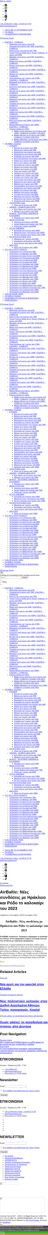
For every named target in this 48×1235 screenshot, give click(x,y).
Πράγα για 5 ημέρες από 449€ (25, 161)
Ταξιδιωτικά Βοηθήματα (14, 1158)
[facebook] (6, 6)
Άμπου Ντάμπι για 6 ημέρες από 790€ (28, 224)
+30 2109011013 (11, 1069)
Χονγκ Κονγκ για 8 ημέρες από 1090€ (28, 243)
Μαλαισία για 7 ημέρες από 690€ (26, 239)
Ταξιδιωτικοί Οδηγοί (12, 1173)
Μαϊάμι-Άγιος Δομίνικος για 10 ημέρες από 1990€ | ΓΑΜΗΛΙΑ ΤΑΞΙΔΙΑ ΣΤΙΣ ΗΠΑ (30, 132)
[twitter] (6, 14)
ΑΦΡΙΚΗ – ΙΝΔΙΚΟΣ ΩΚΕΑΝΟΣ (22, 207)
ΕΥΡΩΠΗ (13, 146)
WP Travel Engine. (33, 1220)
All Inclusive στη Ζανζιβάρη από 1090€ (24, 264)
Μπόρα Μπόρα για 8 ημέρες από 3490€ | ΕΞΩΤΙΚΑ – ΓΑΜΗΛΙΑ (24, 126)
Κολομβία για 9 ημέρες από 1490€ (27, 230)
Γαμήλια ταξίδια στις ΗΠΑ (19, 129)
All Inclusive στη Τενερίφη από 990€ (23, 262)
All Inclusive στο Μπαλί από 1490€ (22, 283)
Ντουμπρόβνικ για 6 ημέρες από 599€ (28, 186)
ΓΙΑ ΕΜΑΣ (9, 32)
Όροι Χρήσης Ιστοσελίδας (14, 1177)
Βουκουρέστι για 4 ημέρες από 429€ (27, 154)
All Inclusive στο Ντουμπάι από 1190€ (23, 273)
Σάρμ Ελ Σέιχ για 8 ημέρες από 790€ (23, 51)
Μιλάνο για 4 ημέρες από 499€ (25, 167)
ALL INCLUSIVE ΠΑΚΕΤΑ (16, 249)
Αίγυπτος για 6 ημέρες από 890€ (26, 222)
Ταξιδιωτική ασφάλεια (13, 1171)
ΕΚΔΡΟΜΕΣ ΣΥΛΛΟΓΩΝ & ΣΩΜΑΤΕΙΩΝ (21, 298)
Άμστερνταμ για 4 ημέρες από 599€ (27, 180)
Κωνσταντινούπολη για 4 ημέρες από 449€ (30, 159)
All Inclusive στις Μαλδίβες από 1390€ (23, 279)
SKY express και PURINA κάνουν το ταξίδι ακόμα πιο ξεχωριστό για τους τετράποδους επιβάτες (22, 1043)
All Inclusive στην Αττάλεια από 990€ (23, 260)
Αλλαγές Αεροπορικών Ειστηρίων (17, 1162)
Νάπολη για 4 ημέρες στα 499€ (25, 169)
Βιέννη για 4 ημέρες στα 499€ (25, 163)
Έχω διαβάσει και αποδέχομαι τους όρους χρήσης (21, 1091)
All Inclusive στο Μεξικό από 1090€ (22, 269)
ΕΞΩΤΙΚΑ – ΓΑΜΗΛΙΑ (14, 42)
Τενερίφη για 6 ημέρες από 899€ (26, 194)
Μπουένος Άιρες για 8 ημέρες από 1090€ (29, 233)
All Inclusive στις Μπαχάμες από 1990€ (24, 292)
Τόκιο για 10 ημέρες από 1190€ (25, 205)
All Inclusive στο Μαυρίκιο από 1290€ (23, 277)
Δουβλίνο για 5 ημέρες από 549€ (26, 173)
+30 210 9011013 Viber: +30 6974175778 (15, 24)
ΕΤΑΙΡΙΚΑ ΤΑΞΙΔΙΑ (13, 296)
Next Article (4, 1047)
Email (2, 1086)
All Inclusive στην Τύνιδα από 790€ (22, 252)
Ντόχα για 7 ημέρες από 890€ (25, 226)
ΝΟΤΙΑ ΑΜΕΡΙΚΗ (16, 228)
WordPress (6, 1222)
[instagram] (6, 9)
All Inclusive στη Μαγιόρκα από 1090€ (23, 266)
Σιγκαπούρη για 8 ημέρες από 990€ (27, 241)
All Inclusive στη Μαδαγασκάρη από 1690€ (25, 285)
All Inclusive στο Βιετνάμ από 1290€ (23, 275)
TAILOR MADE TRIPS (14, 294)
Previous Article (6, 1040)
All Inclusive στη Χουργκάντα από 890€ (24, 258)
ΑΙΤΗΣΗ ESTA (11, 1160)
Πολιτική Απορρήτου (12, 1175)
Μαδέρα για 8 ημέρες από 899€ (25, 192)
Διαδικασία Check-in (12, 1169)
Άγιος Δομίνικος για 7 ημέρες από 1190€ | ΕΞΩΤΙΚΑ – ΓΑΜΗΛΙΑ (24, 79)
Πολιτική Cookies (11, 1179)
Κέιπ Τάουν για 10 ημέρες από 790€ (27, 209)
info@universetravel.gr (8, 26)
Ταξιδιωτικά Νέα (6, 885)
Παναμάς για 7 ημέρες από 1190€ (26, 218)
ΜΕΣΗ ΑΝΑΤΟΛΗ (16, 220)
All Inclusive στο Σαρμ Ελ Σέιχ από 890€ (24, 256)
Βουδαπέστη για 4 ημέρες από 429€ (27, 152)
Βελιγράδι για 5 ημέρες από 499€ (26, 165)
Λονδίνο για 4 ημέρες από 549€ (26, 178)
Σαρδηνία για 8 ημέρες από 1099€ (26, 201)
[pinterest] (6, 11)
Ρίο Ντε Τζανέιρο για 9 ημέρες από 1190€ (29, 235)
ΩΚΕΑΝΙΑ (13, 245)
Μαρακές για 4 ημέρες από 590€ (26, 211)
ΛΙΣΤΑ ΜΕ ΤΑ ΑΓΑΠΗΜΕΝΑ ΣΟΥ (19, 30)
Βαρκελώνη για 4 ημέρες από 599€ (27, 182)
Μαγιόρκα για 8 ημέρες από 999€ (26, 197)
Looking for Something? (9, 575)
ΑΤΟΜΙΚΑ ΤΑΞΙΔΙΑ (13, 144)
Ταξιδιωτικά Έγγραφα (13, 1167)
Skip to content (5, 1)
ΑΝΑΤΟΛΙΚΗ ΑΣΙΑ (17, 203)
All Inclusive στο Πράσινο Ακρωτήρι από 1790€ (27, 288)
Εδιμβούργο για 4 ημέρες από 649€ (27, 188)
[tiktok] (6, 20)
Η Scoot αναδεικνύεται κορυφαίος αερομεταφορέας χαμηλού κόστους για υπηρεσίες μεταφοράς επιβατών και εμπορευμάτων (23, 1051)
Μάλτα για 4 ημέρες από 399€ (25, 150)
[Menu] (1, 582)
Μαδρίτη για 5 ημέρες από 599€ (26, 184)
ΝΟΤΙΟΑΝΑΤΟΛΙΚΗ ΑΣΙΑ (20, 237)
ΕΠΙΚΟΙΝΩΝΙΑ (11, 300)
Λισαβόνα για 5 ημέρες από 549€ (26, 175)
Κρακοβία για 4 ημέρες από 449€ (26, 156)
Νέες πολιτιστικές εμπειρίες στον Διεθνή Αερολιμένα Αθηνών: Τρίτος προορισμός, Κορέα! (23, 1005)
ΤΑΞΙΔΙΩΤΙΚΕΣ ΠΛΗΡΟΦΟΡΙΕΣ (18, 34)
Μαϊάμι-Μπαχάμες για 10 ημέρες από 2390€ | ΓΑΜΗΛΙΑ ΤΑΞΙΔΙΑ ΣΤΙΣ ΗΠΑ (31, 140)
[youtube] (6, 17)
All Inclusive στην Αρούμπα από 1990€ (24, 290)
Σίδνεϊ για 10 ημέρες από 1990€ (26, 247)
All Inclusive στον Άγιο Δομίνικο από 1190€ (25, 271)
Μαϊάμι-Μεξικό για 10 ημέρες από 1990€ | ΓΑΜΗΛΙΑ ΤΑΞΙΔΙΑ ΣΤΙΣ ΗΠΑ (30, 136)
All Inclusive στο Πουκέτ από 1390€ (22, 281)
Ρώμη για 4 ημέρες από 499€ (25, 171)
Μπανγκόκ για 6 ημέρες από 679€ (21, 44)
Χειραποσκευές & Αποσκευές (16, 1164)
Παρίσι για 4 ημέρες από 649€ (25, 190)
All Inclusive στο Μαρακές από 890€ (23, 254)
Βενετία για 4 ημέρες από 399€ (25, 148)
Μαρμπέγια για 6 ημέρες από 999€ (27, 199)
